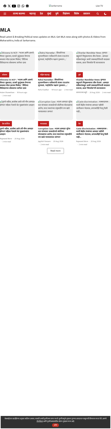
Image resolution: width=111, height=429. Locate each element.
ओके (55, 425)
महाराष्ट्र (32, 14)
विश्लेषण (66, 14)
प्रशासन (86, 14)
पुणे (57, 14)
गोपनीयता (40, 421)
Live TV (99, 6)
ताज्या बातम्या (19, 14)
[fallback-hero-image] (17, 61)
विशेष (76, 14)
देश (41, 14)
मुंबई (49, 14)
